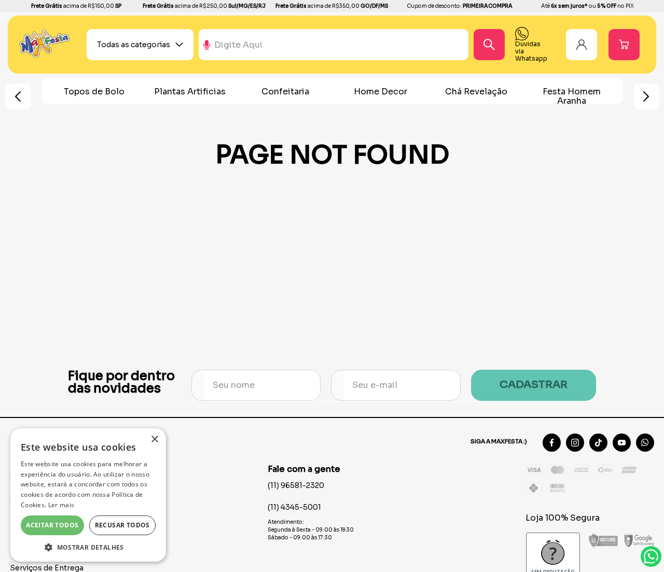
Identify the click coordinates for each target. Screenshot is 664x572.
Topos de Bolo (94, 91)
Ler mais (61, 504)
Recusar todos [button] (122, 525)
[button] (88, 546)
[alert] (88, 495)
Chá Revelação (476, 91)
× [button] (154, 439)
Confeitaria (285, 91)
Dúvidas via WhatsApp (651, 556)
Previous (18, 96)
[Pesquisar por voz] (206, 49)
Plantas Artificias (190, 91)
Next (646, 96)
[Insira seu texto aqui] (44, 55)
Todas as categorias (133, 44)
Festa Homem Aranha (572, 96)
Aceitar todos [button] (52, 525)
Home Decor (380, 91)
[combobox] (359, 44)
